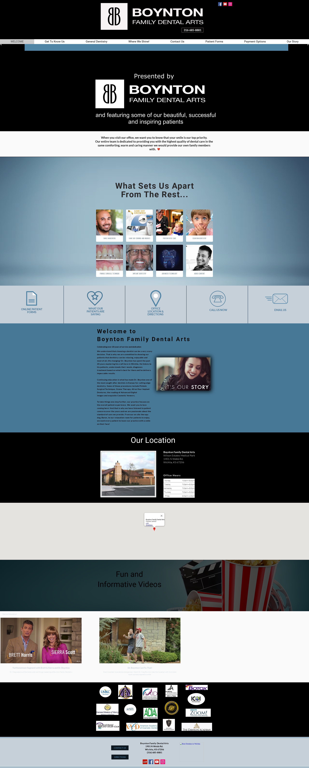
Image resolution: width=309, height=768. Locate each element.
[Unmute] (100, 128)
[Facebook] (220, 4)
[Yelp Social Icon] (145, 761)
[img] (199, 261)
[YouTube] (225, 4)
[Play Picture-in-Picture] (208, 128)
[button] (54, 41)
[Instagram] (230, 4)
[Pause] (96, 128)
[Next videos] (305, 640)
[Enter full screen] (212, 128)
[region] (183, 374)
